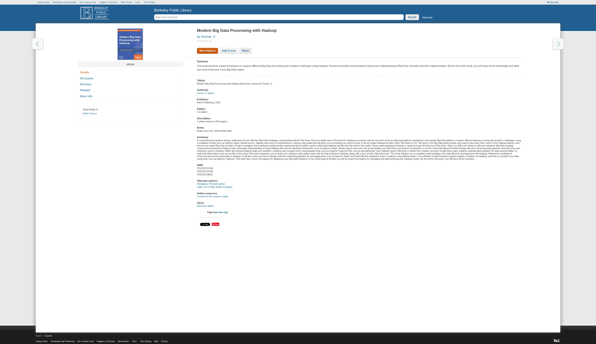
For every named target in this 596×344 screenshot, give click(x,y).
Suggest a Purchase (108, 2)
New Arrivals (126, 2)
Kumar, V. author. (205, 93)
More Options (207, 50)
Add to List (228, 50)
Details (84, 72)
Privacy (164, 341)
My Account (552, 2)
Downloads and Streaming (64, 2)
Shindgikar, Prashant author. (211, 183)
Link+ (137, 2)
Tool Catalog (149, 2)
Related (85, 90)
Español (48, 336)
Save (217, 224)
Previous (37, 44)
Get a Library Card (87, 2)
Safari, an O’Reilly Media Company (215, 187)
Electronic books (205, 206)
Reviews (85, 84)
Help (156, 341)
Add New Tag (220, 212)
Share (245, 50)
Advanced (427, 17)
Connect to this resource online (212, 196)
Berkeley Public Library (173, 10)
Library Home (44, 2)
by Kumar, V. (206, 36)
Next (558, 44)
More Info (86, 96)
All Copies (86, 78)
